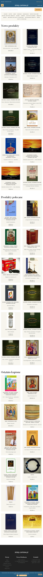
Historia (28, 46)
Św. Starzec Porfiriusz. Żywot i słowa (32, 449)
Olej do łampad (9, 329)
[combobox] (17, 9)
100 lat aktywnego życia (11, 452)
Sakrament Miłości (11, 305)
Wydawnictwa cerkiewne (32, 156)
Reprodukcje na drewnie (33, 357)
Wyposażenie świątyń (30, 17)
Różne (38, 17)
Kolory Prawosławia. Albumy (32, 274)
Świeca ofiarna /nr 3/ (10, 504)
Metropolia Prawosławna (10, 74)
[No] (40, 574)
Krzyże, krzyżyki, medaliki (8, 15)
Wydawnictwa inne (32, 47)
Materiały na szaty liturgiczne (16, 17)
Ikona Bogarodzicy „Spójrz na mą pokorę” (32, 360)
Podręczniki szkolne (11, 394)
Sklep (7, 560)
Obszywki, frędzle (30, 422)
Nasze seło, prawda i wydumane (32, 129)
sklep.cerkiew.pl (21, 5)
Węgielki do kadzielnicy (12, 274)
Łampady (23, 15)
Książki (18, 15)
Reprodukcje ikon (12, 46)
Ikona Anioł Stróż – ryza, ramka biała (10, 48)
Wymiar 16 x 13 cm (32, 358)
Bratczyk (7, 447)
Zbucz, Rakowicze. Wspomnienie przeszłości (11, 102)
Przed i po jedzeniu (32, 534)
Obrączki (39, 15)
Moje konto (7, 568)
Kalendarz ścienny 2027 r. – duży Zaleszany (11, 187)
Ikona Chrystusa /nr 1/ (32, 395)
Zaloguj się (40, 1)
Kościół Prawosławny (10, 222)
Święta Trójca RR (10, 423)
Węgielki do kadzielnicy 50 (10, 277)
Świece (5, 17)
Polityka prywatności (7, 565)
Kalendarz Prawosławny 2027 (11, 77)
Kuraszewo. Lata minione (32, 304)
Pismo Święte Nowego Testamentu (10, 534)
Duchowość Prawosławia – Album (32, 278)
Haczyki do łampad (30, 15)
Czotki (32, 474)
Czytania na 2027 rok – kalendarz (11, 159)
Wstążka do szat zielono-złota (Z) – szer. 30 (32, 424)
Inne (32, 46)
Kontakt (7, 566)
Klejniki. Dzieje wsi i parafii (32, 75)
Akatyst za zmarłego (10, 479)
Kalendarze (8, 73)
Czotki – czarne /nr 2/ (32, 477)
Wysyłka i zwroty (7, 563)
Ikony (6, 46)
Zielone (37, 422)
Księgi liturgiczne (12, 474)
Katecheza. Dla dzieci (8, 392)
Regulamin (7, 561)
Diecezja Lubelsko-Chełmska (32, 99)
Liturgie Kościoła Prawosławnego (32, 219)
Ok (17, 575)
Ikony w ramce (33, 392)
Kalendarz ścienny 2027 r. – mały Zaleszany (32, 159)
